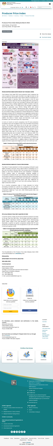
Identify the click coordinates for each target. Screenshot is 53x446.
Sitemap (30, 440)
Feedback (6, 438)
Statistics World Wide (8, 423)
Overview (44, 321)
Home (5, 15)
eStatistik (7, 335)
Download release (46, 37)
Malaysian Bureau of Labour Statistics (12, 411)
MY (20, 7)
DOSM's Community (7, 417)
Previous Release (7, 31)
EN (22, 7)
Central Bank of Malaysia (34, 412)
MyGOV (30, 409)
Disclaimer (17, 438)
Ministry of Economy (33, 407)
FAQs (11, 438)
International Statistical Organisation (12, 426)
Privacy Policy (24, 438)
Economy (17, 15)
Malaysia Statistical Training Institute (12, 413)
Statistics (11, 15)
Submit (10, 311)
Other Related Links (8, 428)
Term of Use (41, 438)
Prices (22, 15)
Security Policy (33, 438)
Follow (29, 310)
